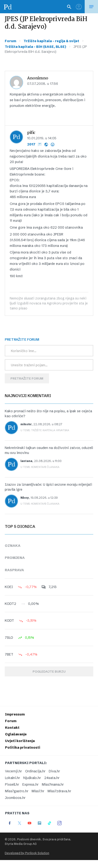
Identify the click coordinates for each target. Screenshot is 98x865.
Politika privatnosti (22, 747)
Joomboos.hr (15, 798)
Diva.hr (54, 771)
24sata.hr (51, 778)
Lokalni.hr (12, 778)
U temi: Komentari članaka (39, 467)
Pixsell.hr (12, 784)
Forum (10, 41)
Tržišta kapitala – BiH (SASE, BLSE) (35, 47)
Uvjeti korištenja (20, 741)
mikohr (26, 424)
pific (31, 133)
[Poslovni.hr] (8, 6)
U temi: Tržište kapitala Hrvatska (44, 430)
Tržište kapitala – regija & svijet (51, 41)
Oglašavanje (16, 734)
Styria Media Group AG (21, 844)
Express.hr (30, 784)
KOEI (9, 587)
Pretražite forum (26, 378)
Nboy (24, 497)
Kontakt (12, 727)
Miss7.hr (38, 791)
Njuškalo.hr (32, 778)
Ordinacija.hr (35, 771)
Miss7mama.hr (53, 784)
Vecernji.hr (13, 771)
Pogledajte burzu (49, 671)
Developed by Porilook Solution (27, 853)
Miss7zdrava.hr (59, 791)
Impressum (15, 714)
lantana (26, 461)
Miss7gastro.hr (16, 791)
